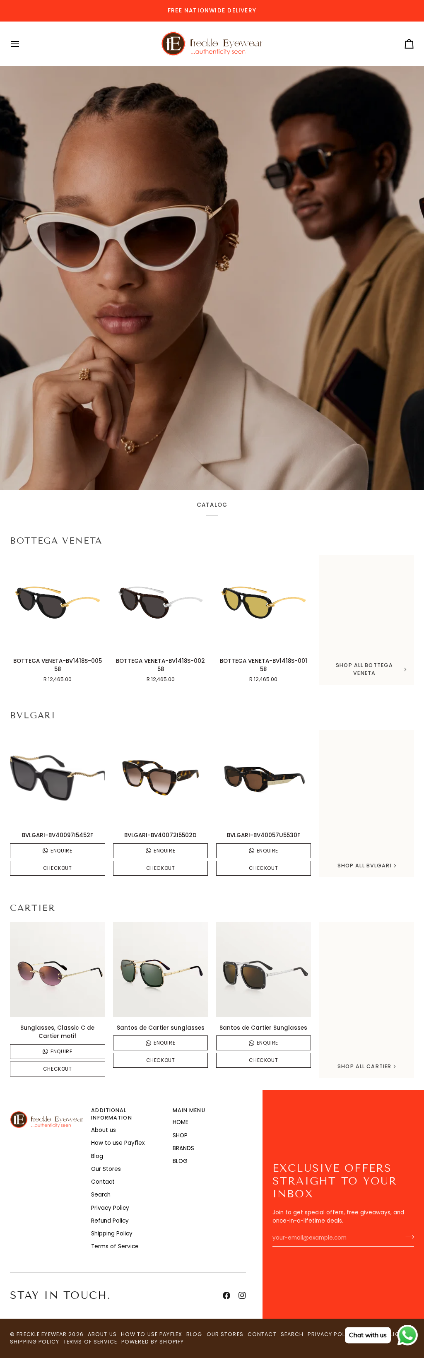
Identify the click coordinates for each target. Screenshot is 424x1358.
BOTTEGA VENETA (56, 540)
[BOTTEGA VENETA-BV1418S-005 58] (57, 602)
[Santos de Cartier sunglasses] (160, 969)
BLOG (180, 1161)
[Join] (407, 1237)
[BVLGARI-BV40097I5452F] (57, 777)
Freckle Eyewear (42, 1334)
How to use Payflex (118, 1143)
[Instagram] (242, 1295)
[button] (46, 1109)
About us (103, 1130)
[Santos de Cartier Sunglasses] (263, 969)
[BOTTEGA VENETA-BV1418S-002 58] (160, 602)
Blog (97, 1156)
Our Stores (106, 1169)
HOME (180, 1122)
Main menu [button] (189, 1110)
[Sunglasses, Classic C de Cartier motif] (57, 969)
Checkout (57, 868)
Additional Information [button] (111, 1114)
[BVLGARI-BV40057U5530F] (263, 777)
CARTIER (32, 908)
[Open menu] (22, 44)
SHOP (180, 1135)
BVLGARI (33, 715)
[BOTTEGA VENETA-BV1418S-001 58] (263, 602)
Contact (103, 1182)
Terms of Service (115, 1246)
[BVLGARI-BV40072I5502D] (160, 777)
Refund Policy (110, 1221)
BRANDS (183, 1148)
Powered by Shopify (152, 1341)
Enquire (61, 850)
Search (101, 1195)
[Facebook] (226, 1295)
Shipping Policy (111, 1234)
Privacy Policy (110, 1208)
